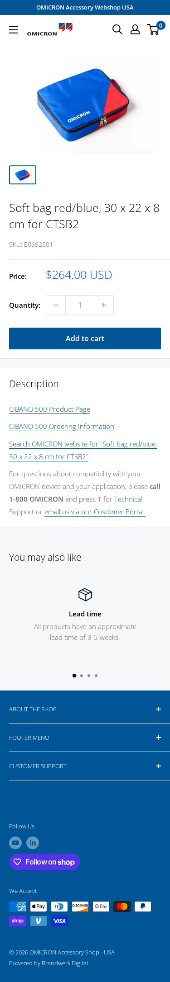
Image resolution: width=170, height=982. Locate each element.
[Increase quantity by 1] (103, 305)
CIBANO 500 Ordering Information (61, 426)
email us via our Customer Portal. (95, 511)
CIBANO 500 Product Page (49, 408)
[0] (153, 29)
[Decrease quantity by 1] (55, 305)
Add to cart (85, 338)
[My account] (135, 29)
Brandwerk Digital (65, 963)
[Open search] (117, 29)
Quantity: (24, 305)
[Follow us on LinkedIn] (32, 842)
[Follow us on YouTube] (15, 842)
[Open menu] (13, 29)
